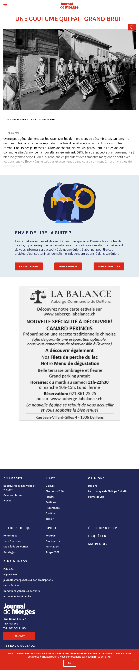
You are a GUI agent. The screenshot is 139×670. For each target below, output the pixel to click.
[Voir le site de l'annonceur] (69, 353)
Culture (50, 485)
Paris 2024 (52, 546)
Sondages (9, 552)
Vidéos (7, 500)
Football (51, 535)
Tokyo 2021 (52, 552)
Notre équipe (11, 585)
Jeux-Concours (12, 541)
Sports (52, 528)
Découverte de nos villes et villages (19, 487)
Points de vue (96, 496)
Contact (19, 636)
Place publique (18, 528)
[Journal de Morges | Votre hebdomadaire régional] (69, 6)
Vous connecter (109, 266)
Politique (51, 502)
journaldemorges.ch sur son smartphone (28, 579)
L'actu (52, 478)
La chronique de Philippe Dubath (107, 491)
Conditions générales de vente (21, 590)
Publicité (8, 568)
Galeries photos (12, 495)
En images (12, 478)
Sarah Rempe (20, 119)
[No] (134, 659)
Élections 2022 (102, 528)
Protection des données (17, 596)
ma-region (98, 544)
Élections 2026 (55, 491)
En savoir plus (28, 266)
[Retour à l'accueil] (19, 610)
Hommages (10, 535)
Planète (50, 496)
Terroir (50, 518)
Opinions (96, 478)
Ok (69, 663)
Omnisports (53, 541)
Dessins (92, 485)
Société (50, 513)
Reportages (53, 507)
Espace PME (10, 574)
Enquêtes (97, 536)
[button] (5, 6)
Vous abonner (68, 266)
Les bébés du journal (15, 546)
